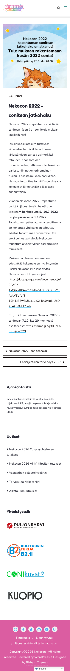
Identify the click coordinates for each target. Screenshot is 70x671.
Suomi (42, 668)
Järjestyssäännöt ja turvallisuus (36, 643)
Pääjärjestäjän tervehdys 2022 (40, 362)
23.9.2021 (15, 96)
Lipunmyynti (44, 638)
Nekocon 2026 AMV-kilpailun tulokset (35, 464)
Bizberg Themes (37, 662)
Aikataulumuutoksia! (23, 491)
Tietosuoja (23, 638)
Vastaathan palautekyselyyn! (28, 473)
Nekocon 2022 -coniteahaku (28, 351)
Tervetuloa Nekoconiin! (24, 482)
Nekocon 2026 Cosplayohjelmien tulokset (30, 452)
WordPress (42, 657)
